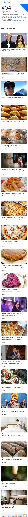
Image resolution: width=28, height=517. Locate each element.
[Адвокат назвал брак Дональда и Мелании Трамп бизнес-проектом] (14, 356)
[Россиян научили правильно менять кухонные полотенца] (14, 501)
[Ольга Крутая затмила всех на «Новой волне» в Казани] (14, 44)
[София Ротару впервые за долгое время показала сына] (14, 308)
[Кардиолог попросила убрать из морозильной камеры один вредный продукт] (14, 164)
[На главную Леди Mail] (8, 2)
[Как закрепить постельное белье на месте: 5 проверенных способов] (14, 428)
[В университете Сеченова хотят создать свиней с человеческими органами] (14, 453)
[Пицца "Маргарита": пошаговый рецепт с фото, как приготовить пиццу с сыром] (14, 212)
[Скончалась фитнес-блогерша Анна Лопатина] (14, 92)
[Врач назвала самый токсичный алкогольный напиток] (14, 477)
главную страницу (19, 20)
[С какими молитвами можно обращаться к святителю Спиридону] (14, 404)
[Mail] (5, 2)
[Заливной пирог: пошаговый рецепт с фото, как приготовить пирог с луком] (14, 260)
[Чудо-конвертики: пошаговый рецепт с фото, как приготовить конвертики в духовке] (14, 116)
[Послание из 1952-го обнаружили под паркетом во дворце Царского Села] (14, 68)
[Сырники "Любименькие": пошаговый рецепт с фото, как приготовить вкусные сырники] (14, 188)
